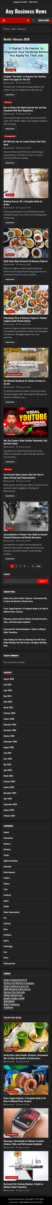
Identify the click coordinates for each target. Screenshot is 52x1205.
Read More (11, 95)
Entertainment (9, 872)
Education (7, 866)
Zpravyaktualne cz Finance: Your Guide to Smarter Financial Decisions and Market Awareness (26, 516)
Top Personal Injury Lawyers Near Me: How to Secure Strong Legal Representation (24, 476)
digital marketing (10, 860)
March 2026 (8, 707)
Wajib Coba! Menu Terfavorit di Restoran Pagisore (26, 243)
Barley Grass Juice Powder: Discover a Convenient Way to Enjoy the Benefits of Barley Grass (25, 600)
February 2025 (9, 781)
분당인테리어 (9, 1001)
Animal (6, 832)
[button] (3, 20)
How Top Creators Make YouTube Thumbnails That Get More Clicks (26, 422)
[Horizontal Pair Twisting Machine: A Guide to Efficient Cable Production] (26, 1166)
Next (39, 566)
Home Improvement (14, 374)
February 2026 (9, 713)
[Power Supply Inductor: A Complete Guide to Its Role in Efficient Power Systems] (26, 1080)
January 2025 (9, 787)
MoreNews (25, 1202)
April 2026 (8, 701)
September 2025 (10, 741)
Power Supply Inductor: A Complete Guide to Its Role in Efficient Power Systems (25, 1099)
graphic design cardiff (14, 998)
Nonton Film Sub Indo (14, 992)
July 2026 (7, 684)
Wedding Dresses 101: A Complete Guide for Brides (26, 183)
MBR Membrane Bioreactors (17, 989)
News (6, 929)
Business (8, 102)
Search (7, 574)
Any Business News (26, 11)
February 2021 (9, 815)
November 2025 (10, 730)
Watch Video (43, 20)
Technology (11, 70)
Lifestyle (7, 923)
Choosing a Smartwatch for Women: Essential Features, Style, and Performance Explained (25, 620)
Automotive (8, 838)
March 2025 (8, 775)
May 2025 (7, 764)
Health (6, 906)
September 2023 (10, 804)
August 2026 (9, 678)
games (6, 900)
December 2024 (10, 792)
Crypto (6, 855)
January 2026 (9, 718)
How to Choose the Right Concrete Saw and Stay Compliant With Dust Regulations (25, 109)
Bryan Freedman (12, 1004)
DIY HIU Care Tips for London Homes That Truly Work (25, 143)
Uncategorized (10, 136)
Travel (6, 957)
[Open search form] (28, 20)
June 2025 (8, 758)
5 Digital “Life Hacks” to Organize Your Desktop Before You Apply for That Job (26, 58)
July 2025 (7, 752)
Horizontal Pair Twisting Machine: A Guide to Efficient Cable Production (23, 1185)
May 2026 (7, 696)
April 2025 (8, 770)
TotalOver (8, 1007)
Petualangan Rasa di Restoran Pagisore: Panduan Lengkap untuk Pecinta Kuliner (26, 300)
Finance (9, 528)
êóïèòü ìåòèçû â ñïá (13, 995)
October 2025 (9, 735)
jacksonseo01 (10, 83)
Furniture (7, 895)
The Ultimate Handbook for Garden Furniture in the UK (26, 362)
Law (5, 917)
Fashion (7, 877)
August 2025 (9, 747)
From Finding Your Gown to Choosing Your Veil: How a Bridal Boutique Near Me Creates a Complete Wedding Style (25, 642)
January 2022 (9, 809)
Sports (6, 940)
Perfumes (7, 934)
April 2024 (8, 798)
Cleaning (7, 849)
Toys (5, 952)
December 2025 (10, 724)
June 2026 (8, 690)
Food (5, 889)
